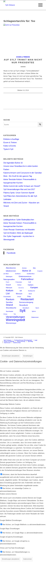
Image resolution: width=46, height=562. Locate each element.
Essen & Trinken (23, 57)
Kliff (21, 291)
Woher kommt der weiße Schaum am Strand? (21, 186)
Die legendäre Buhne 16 (13, 163)
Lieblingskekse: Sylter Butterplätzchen (18, 220)
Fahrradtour (27, 279)
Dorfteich (17, 273)
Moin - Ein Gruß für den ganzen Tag (17, 176)
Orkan (19, 296)
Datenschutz (27, 559)
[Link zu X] (41, 337)
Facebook (8, 249)
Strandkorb (23, 305)
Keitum (9, 290)
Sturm (37, 308)
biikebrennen (11, 271)
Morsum (19, 294)
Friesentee (19, 282)
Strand (9, 305)
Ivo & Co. (21, 287)
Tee (15, 314)
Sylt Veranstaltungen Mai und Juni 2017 (19, 189)
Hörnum (9, 288)
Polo (29, 296)
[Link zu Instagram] (33, 337)
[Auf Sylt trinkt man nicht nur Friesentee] (23, 38)
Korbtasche (31, 291)
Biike (34, 268)
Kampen (34, 287)
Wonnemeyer (11, 323)
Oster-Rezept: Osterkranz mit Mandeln (19, 230)
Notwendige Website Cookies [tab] (10, 404)
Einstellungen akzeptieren (10, 356)
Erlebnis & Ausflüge (11, 139)
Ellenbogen (9, 276)
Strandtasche (11, 308)
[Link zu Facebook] (37, 337)
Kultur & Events (9, 146)
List (8, 293)
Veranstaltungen (15, 316)
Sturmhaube (9, 311)
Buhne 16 (26, 271)
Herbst (19, 285)
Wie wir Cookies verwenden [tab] (10, 371)
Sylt (22, 311)
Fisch (7, 282)
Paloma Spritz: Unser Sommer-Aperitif (18, 193)
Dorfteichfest (30, 273)
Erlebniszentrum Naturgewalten (17, 277)
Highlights (30, 285)
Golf (29, 282)
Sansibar (9, 302)
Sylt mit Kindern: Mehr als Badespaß (18, 233)
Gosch (8, 285)
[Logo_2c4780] (19, 5)
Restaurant (27, 299)
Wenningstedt (15, 320)
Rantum (10, 299)
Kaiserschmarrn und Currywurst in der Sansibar (22, 173)
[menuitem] (39, 5)
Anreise (24, 268)
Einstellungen (28, 356)
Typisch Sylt (8, 149)
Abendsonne (11, 268)
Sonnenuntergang (26, 302)
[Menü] (39, 5)
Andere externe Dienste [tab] (8, 494)
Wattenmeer (35, 317)
